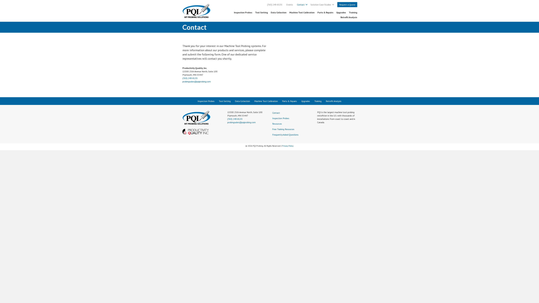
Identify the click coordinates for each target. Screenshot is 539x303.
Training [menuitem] (353, 12)
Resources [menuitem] (277, 123)
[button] (307, 4)
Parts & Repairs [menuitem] (325, 12)
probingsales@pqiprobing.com (196, 81)
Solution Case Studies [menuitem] (321, 4)
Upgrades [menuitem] (341, 12)
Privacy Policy (288, 146)
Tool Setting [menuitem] (261, 12)
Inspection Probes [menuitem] (243, 12)
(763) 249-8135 (190, 78)
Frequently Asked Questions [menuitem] (285, 134)
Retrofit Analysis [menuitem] (349, 17)
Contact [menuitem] (301, 4)
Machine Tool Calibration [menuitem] (302, 12)
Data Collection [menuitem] (278, 12)
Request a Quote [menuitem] (347, 4)
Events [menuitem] (289, 4)
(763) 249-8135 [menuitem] (274, 4)
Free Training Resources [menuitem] (283, 129)
